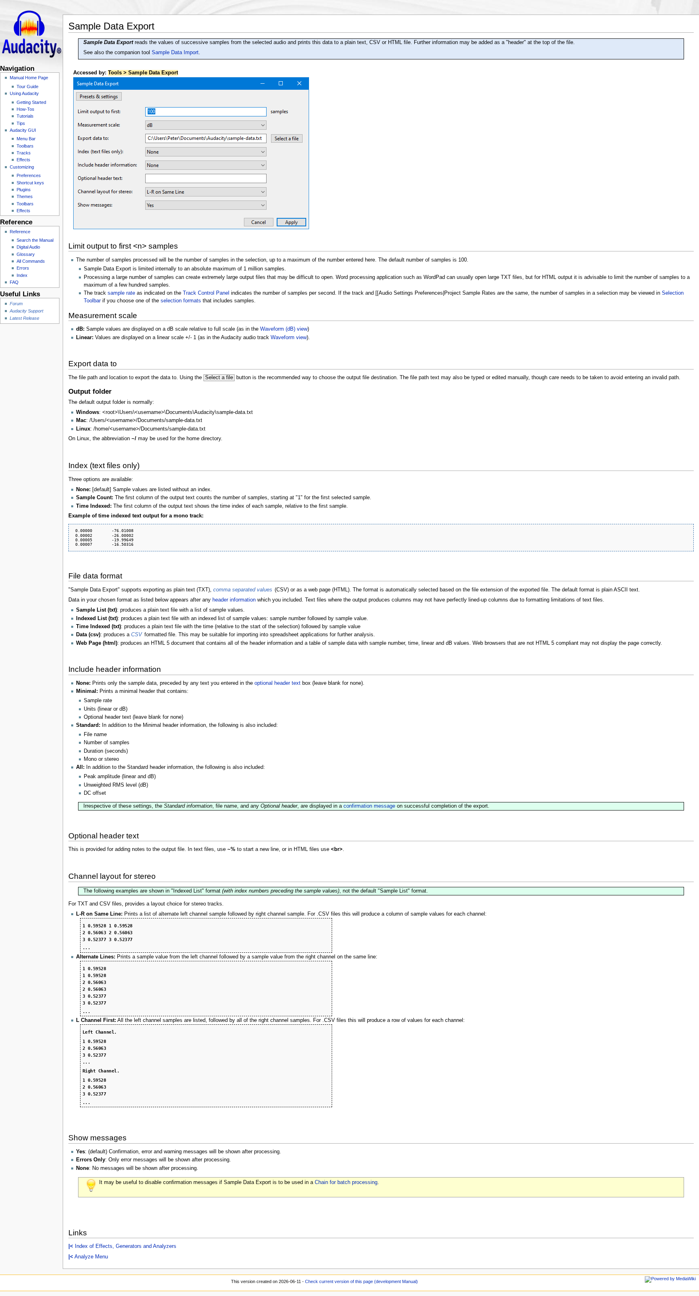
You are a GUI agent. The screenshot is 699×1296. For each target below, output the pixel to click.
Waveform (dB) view (283, 329)
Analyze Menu (88, 1257)
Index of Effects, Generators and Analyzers (122, 1246)
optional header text (277, 683)
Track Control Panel (206, 293)
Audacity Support (26, 310)
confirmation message (369, 806)
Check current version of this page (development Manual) (361, 1281)
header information (234, 600)
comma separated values (242, 590)
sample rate (121, 293)
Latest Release (24, 318)
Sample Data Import (175, 52)
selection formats (181, 301)
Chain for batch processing (346, 1182)
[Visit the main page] (31, 31)
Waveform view (289, 337)
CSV (136, 634)
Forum (16, 303)
